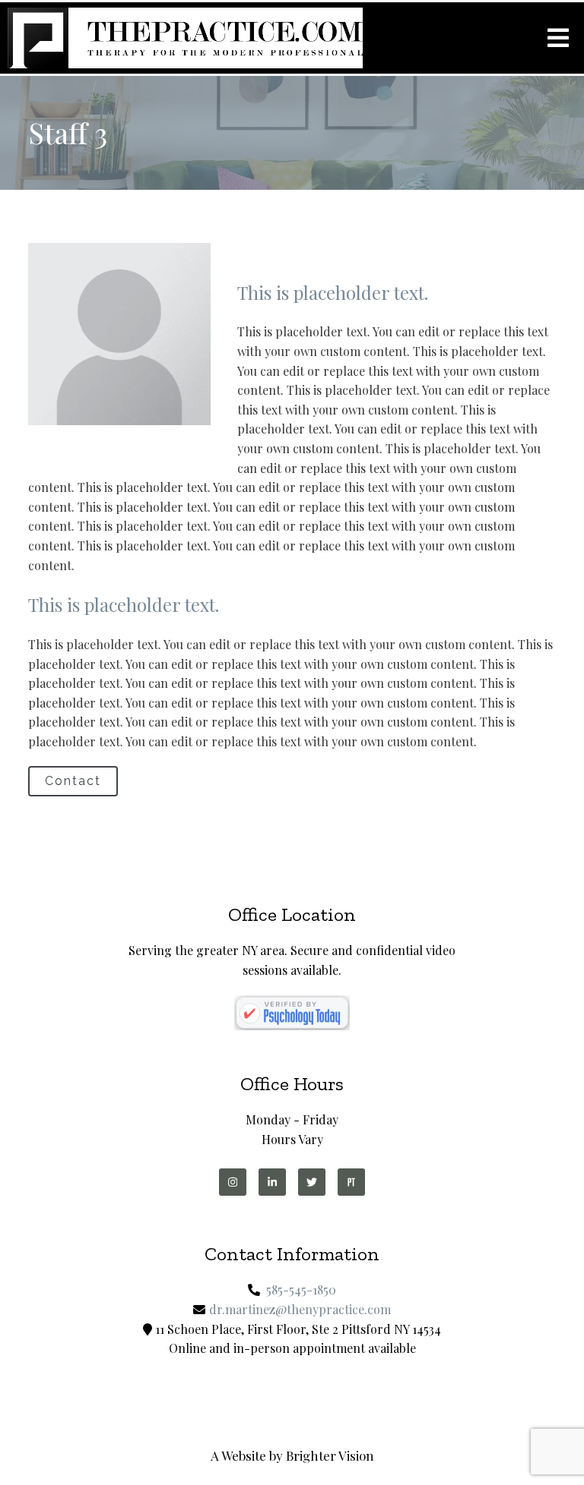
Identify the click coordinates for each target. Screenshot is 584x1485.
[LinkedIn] (272, 1182)
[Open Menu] (558, 38)
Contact (73, 781)
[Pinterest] (351, 1182)
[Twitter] (311, 1182)
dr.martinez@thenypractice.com (300, 1309)
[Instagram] (232, 1182)
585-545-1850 (301, 1289)
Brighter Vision (330, 1455)
